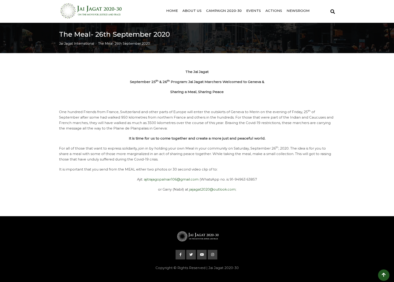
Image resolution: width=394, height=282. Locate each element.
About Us (192, 10)
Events (253, 10)
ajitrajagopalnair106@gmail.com (171, 179)
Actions (273, 10)
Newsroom (298, 10)
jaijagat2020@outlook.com (212, 189)
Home (172, 10)
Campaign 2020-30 (224, 10)
